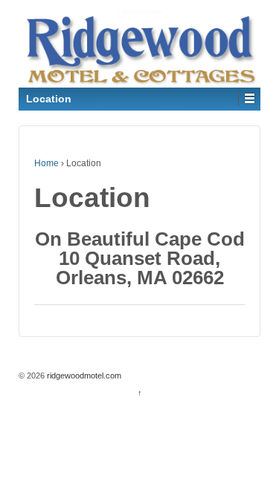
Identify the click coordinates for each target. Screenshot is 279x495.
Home (46, 163)
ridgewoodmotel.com (83, 375)
